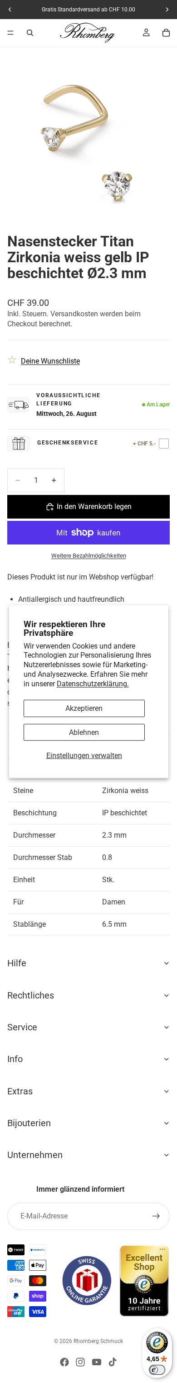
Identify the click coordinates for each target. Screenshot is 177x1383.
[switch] (157, 1370)
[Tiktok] (112, 1362)
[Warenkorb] (166, 33)
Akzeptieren (84, 708)
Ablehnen (84, 732)
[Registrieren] (156, 1216)
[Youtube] (96, 1362)
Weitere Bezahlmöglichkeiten (88, 555)
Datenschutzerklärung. (93, 683)
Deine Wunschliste (50, 361)
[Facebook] (64, 1362)
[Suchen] (30, 33)
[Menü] (10, 32)
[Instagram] (80, 1362)
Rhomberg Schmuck (98, 1341)
